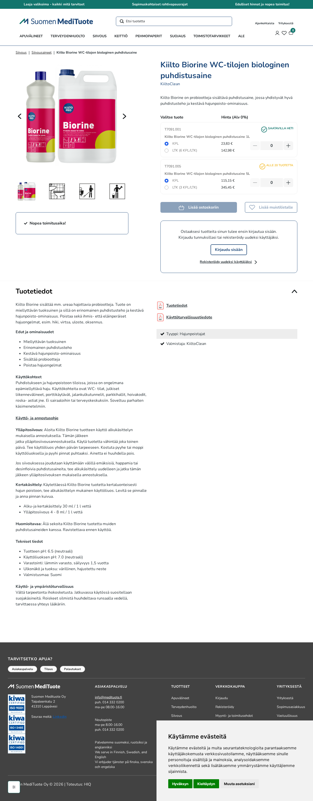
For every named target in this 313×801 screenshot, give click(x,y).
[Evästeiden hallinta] (14, 787)
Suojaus (178, 36)
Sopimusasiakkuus (291, 707)
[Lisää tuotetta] (288, 145)
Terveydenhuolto (68, 36)
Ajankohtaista (264, 23)
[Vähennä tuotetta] (255, 145)
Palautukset (72, 669)
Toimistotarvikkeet (211, 36)
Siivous (100, 36)
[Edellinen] (19, 116)
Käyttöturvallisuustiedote (189, 317)
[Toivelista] (284, 33)
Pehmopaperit (148, 36)
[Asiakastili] (277, 33)
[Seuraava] (124, 116)
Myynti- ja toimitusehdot (234, 715)
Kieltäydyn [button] (206, 784)
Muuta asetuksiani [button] (239, 784)
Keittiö (121, 36)
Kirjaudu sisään (229, 249)
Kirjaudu (221, 698)
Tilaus (48, 669)
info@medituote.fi (108, 697)
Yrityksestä (285, 23)
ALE (241, 36)
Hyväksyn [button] (180, 784)
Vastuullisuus (287, 715)
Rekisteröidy (224, 707)
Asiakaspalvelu (22, 669)
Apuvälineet (31, 36)
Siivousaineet (42, 52)
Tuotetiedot (176, 305)
